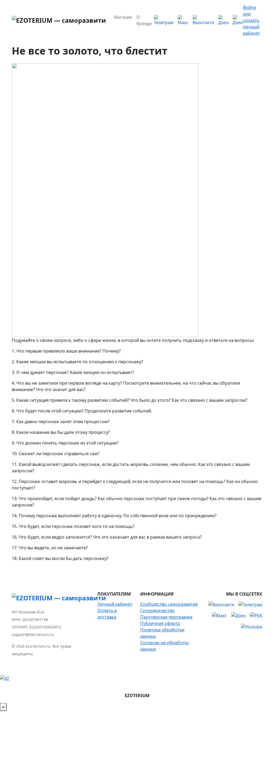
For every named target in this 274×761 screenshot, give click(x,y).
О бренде (144, 20)
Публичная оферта (160, 623)
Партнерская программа (166, 617)
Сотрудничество (157, 610)
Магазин (123, 17)
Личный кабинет (114, 604)
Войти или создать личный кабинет (251, 20)
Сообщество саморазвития (169, 604)
